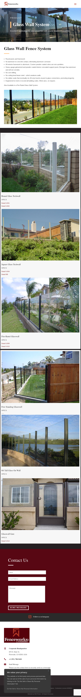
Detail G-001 (6, 203)
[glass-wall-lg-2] (40, 192)
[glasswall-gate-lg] (40, 530)
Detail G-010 (6, 346)
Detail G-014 (6, 541)
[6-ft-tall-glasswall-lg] (40, 466)
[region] (27, 681)
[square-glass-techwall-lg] (40, 260)
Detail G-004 (6, 271)
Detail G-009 (6, 343)
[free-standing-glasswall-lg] (40, 402)
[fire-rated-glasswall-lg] (40, 332)
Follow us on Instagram (41, 617)
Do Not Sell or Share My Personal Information (22, 689)
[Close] (48, 671)
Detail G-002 (6, 206)
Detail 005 (5, 274)
